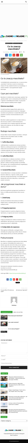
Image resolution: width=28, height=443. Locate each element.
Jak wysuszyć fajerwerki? (21, 290)
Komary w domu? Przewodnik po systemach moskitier (16, 403)
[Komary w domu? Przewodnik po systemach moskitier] (4, 404)
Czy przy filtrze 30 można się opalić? (7, 290)
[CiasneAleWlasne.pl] (14, 36)
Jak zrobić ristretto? (13, 322)
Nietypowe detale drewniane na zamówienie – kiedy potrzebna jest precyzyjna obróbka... (17, 378)
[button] (26, 2)
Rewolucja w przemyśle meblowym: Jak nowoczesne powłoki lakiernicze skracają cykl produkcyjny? (18, 398)
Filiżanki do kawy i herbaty (17, 43)
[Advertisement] (14, 18)
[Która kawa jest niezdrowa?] (4, 317)
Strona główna (3, 40)
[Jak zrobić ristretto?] (4, 324)
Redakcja (7, 52)
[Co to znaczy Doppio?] (4, 330)
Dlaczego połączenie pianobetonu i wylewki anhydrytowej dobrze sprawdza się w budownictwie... (18, 411)
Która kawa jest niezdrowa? (15, 315)
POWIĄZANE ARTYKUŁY (6, 312)
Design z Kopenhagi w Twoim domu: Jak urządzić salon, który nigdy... (17, 390)
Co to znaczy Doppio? (13, 328)
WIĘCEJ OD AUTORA (17, 312)
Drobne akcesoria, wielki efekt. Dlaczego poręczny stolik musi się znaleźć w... (16, 385)
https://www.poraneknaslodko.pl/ (17, 273)
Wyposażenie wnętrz (9, 43)
